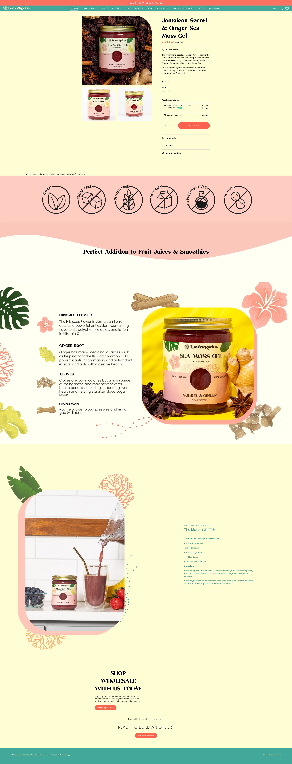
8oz (169, 91)
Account (272, 8)
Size (164, 87)
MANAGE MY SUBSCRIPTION (183, 8)
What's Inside (171, 49)
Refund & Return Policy (272, 755)
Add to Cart (194, 125)
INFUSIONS (74, 8)
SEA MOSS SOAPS (89, 8)
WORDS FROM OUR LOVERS (157, 8)
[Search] (281, 8)
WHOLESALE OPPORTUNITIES (209, 8)
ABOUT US (104, 8)
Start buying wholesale (105, 708)
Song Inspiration (173, 153)
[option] (146, 199)
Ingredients (170, 138)
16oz (164, 91)
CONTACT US (117, 8)
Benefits (169, 145)
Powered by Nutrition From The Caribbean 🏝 (52, 755)
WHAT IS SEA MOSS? (135, 8)
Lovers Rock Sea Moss (26, 755)
